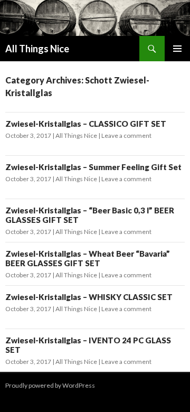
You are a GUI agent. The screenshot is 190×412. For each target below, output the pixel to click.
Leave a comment (126, 135)
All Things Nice (37, 48)
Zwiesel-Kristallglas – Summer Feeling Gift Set (93, 167)
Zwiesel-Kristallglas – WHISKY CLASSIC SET (89, 297)
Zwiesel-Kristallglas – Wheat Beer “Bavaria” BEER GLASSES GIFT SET (87, 258)
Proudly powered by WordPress (50, 385)
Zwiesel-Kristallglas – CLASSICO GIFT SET (85, 123)
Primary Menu (177, 48)
